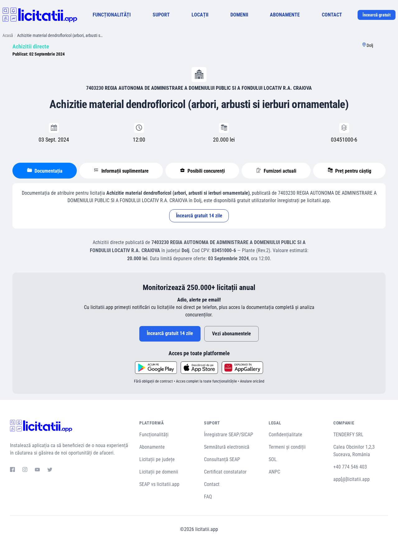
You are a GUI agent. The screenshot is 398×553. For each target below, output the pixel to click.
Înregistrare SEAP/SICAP (228, 434)
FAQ (208, 497)
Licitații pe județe (157, 459)
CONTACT (332, 15)
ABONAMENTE (285, 15)
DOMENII (239, 15)
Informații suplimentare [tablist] (124, 171)
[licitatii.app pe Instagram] (24, 470)
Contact (212, 484)
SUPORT (161, 15)
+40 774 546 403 (350, 467)
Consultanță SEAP (222, 459)
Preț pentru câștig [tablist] (352, 171)
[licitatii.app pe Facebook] (12, 470)
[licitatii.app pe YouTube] (37, 470)
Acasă (7, 35)
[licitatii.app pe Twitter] (49, 470)
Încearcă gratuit (377, 14)
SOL (273, 459)
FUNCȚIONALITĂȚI (112, 15)
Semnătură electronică (226, 447)
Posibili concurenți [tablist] (205, 171)
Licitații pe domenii (158, 472)
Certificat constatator (225, 472)
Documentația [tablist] (47, 171)
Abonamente (152, 447)
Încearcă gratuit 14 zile (199, 216)
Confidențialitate (285, 434)
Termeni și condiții (287, 447)
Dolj (370, 45)
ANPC (274, 472)
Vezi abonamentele (231, 334)
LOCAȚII (200, 15)
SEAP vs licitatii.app (159, 484)
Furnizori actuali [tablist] (279, 171)
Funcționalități (154, 434)
